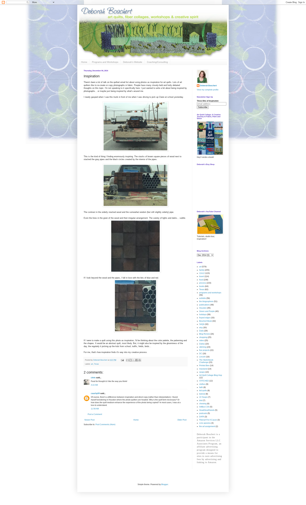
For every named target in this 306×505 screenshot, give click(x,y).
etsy (201, 327)
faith (201, 387)
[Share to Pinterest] (139, 360)
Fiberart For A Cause (208, 420)
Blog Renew (204, 334)
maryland (203, 369)
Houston (203, 308)
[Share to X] (133, 360)
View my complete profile (208, 90)
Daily (201, 331)
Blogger (164, 484)
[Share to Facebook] (136, 360)
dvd (200, 400)
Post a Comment (95, 414)
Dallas (202, 344)
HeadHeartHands (207, 410)
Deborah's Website (132, 62)
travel (201, 276)
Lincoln (202, 357)
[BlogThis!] (130, 360)
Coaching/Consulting (157, 62)
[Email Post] (122, 360)
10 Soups (203, 397)
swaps (202, 372)
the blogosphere (206, 301)
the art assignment (207, 426)
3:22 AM (94, 385)
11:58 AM (95, 409)
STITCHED (204, 381)
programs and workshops (210, 293)
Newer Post (89, 420)
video (201, 340)
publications (204, 305)
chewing (203, 404)
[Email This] (127, 360)
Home (84, 62)
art (92, 364)
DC (200, 353)
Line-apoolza (205, 423)
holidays (203, 314)
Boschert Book (205, 321)
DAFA (201, 417)
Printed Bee (204, 365)
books (201, 286)
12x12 (202, 273)
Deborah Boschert (208, 85)
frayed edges (205, 318)
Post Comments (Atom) (105, 424)
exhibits (202, 298)
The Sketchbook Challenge (206, 361)
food (201, 280)
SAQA (201, 324)
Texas (96, 364)
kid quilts (203, 390)
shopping (203, 337)
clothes (202, 384)
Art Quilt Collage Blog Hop (210, 375)
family (201, 270)
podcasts (203, 413)
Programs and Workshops (105, 62)
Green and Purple (207, 311)
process (202, 283)
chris (93, 378)
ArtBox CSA (204, 407)
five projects (204, 350)
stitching (202, 347)
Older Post (181, 420)
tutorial (202, 394)
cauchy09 (95, 393)
